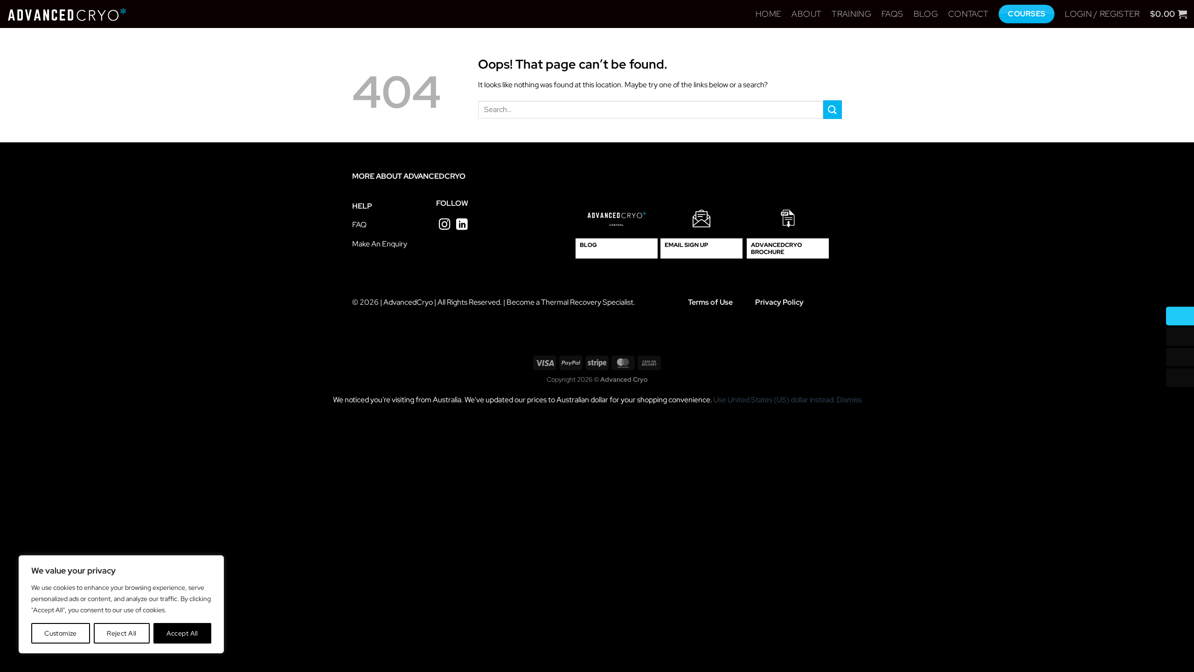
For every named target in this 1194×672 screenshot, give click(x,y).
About (806, 13)
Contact (968, 13)
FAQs (892, 13)
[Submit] (832, 109)
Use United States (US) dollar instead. (774, 400)
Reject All (121, 633)
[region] (121, 604)
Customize (60, 633)
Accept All (182, 633)
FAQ (359, 225)
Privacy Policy (779, 302)
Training (851, 13)
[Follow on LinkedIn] (461, 225)
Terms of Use (721, 302)
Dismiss (849, 400)
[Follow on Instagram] (444, 225)
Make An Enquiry (379, 244)
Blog (926, 13)
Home (768, 13)
